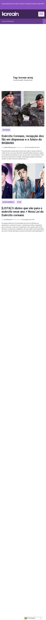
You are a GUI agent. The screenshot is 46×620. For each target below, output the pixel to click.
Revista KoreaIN (10, 14)
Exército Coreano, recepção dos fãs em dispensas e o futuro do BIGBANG (23, 139)
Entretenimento (8, 202)
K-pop (19, 202)
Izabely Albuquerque (10, 147)
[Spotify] (38, 7)
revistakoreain (8, 219)
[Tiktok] (40, 7)
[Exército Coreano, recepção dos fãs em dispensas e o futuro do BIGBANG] (23, 108)
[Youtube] (35, 7)
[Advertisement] (23, 48)
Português (31, 618)
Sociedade (6, 130)
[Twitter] (33, 7)
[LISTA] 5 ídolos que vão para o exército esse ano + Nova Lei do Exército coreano (23, 212)
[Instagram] (30, 7)
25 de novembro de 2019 (32, 147)
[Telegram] (43, 7)
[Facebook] (28, 7)
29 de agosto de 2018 (27, 219)
